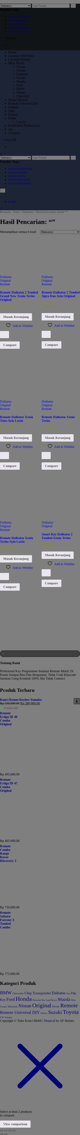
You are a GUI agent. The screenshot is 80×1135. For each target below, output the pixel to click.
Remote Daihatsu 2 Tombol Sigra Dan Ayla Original (61, 294)
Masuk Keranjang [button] (16, 317)
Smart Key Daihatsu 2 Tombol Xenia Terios (57, 536)
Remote (5, 284)
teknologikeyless (19, 27)
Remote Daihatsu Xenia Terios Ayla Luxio (16, 539)
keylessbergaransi (19, 31)
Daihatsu (5, 277)
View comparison (15, 1124)
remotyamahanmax (20, 16)
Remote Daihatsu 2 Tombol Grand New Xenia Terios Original (19, 296)
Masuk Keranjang (16, 438)
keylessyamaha (18, 20)
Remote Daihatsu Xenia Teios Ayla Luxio (16, 418)
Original (5, 280)
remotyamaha (17, 24)
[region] (40, 634)
